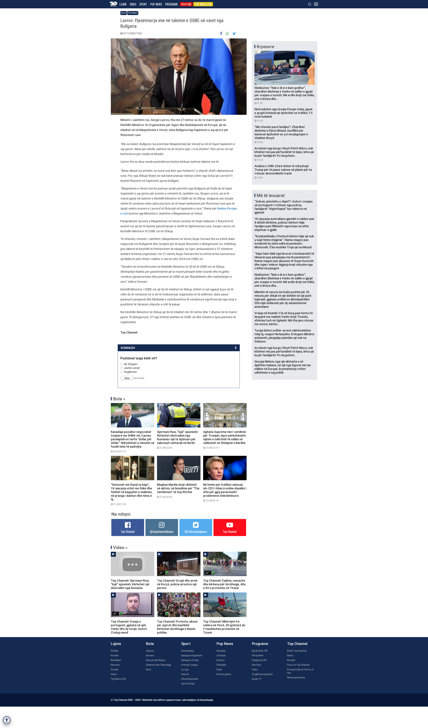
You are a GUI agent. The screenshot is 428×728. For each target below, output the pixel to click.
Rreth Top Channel (297, 650)
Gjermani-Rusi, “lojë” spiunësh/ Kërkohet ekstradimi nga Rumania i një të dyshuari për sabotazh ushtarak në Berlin (177, 439)
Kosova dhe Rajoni (155, 660)
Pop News (156, 4)
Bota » (119, 398)
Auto (148, 669)
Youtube (186, 4)
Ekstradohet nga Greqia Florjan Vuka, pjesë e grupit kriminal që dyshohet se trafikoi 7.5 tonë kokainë (283, 114)
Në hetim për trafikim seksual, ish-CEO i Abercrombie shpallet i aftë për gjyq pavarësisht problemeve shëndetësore (224, 492)
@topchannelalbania (161, 531)
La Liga (185, 669)
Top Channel (128, 531)
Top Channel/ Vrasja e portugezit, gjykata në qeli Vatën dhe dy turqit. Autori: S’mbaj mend (129, 627)
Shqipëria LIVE (259, 660)
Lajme (123, 4)
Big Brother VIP (260, 650)
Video (133, 4)
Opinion (150, 650)
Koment (150, 655)
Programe (171, 4)
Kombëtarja (187, 650)
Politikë (114, 650)
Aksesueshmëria (296, 677)
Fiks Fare (256, 665)
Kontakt (291, 660)
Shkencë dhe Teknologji (158, 665)
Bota (123, 13)
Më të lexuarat (271, 195)
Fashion (221, 660)
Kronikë (115, 655)
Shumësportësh (189, 679)
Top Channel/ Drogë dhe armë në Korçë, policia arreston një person (177, 584)
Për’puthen (257, 655)
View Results (139, 378)
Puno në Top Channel (298, 665)
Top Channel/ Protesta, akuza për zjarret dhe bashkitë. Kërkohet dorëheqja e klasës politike (177, 627)
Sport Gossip (188, 683)
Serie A (185, 674)
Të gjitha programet (262, 674)
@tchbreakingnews (196, 531)
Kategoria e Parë (190, 660)
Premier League (189, 665)
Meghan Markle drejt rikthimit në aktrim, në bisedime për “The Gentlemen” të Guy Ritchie (178, 490)
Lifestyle (221, 655)
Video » (120, 547)
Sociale (114, 669)
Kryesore (265, 46)
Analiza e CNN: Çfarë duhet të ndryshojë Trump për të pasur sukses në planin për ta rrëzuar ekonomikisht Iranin (283, 171)
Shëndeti (221, 665)
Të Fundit (132, 13)
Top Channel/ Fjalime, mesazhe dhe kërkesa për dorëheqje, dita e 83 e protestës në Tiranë (224, 584)
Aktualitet (116, 660)
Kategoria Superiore (191, 655)
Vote (127, 378)
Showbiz (221, 650)
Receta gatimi (224, 674)
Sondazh (128, 348)
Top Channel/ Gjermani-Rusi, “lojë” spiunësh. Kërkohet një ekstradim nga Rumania (130, 584)
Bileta (290, 655)
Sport (143, 4)
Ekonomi (115, 665)
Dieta (219, 669)
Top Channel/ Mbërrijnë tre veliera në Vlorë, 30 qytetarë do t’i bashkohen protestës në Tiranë (224, 627)
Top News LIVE (203, 4)
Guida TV (256, 679)
